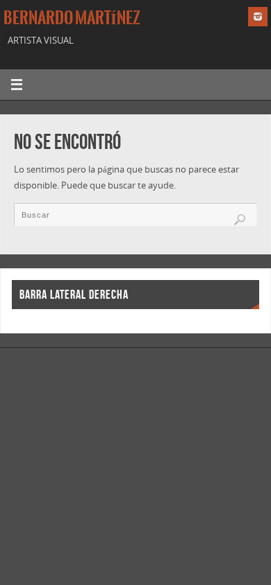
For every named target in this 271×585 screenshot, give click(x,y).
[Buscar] (240, 220)
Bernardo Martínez (71, 18)
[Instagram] (258, 16)
